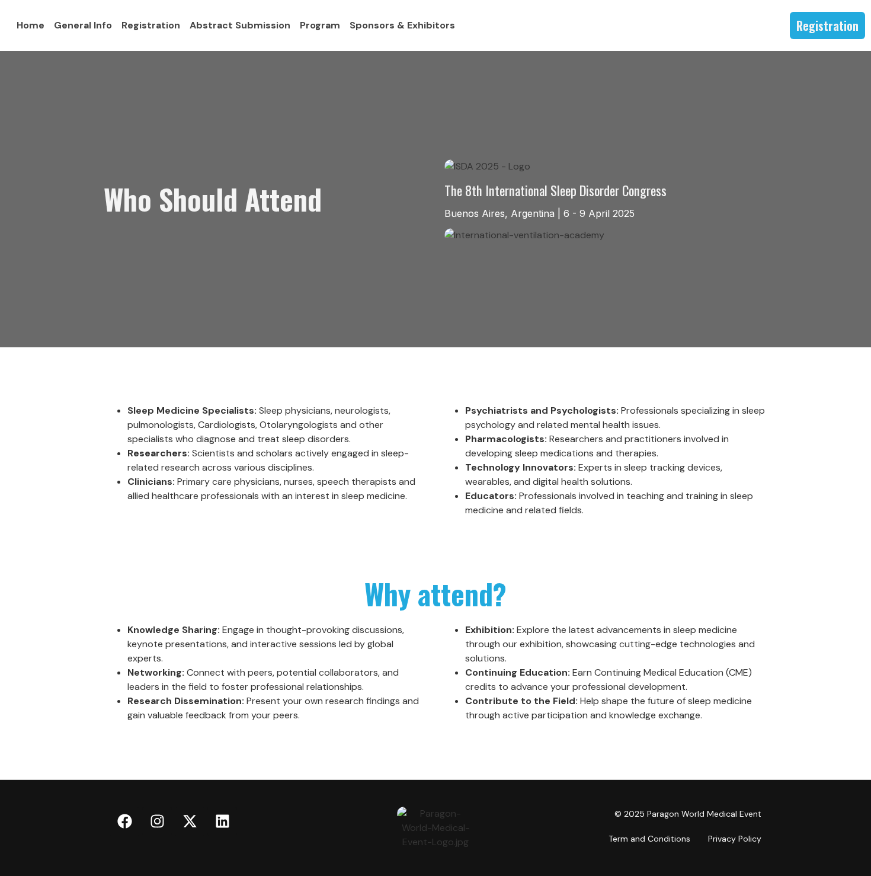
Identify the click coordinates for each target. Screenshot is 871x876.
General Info (83, 25)
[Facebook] (124, 821)
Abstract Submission (240, 25)
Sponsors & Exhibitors (402, 25)
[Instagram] (157, 821)
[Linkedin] (222, 821)
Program (320, 25)
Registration (150, 25)
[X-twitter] (189, 821)
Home (30, 25)
